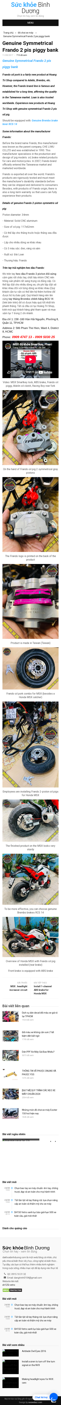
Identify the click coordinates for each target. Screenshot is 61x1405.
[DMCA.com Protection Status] (12, 1290)
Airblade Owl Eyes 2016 (34, 1351)
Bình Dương (30, 7)
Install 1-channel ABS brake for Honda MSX (43, 990)
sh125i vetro (8, 1285)
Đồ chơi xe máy (25, 32)
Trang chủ (8, 32)
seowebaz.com (35, 1402)
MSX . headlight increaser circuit (18, 988)
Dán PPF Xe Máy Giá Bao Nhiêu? (38, 1051)
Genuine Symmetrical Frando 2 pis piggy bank (26, 36)
